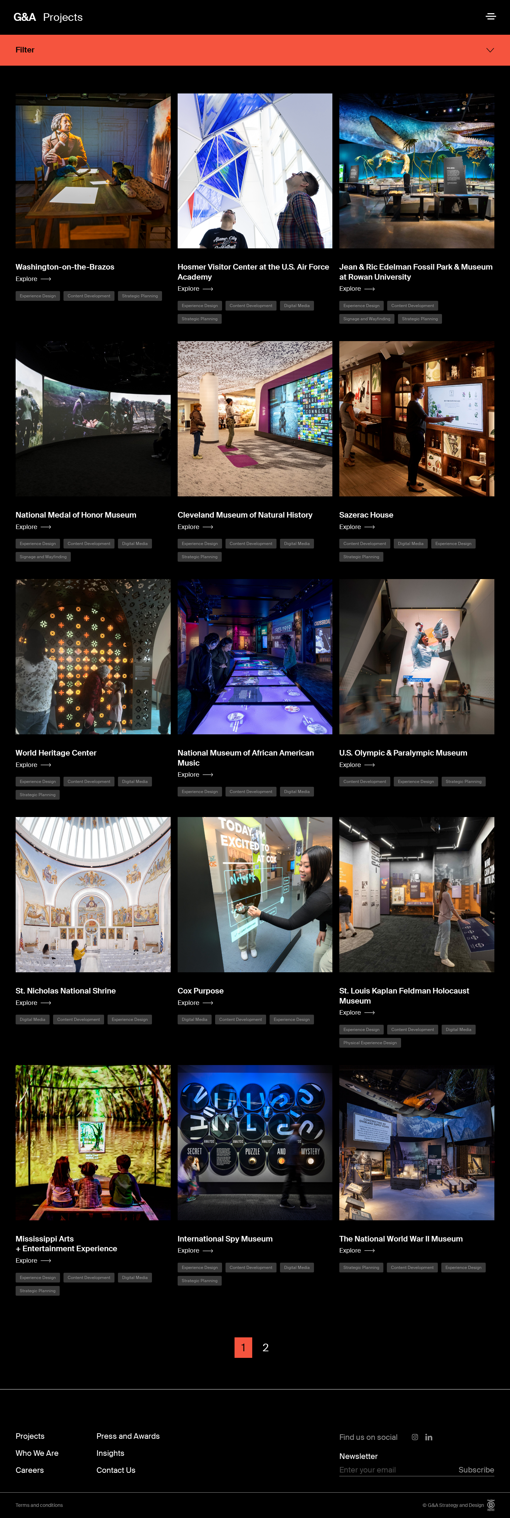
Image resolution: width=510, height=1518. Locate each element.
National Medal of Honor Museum (76, 515)
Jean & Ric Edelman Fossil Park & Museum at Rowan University (416, 272)
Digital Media (297, 305)
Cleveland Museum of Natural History (245, 515)
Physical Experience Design (370, 1043)
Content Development (89, 296)
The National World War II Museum (401, 1239)
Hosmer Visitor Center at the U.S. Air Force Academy (253, 272)
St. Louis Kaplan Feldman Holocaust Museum (404, 996)
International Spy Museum (225, 1239)
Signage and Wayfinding (366, 319)
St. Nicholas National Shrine (66, 991)
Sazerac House (366, 515)
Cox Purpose (201, 991)
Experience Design (38, 296)
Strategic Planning (140, 296)
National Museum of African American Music (246, 758)
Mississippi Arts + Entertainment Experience (66, 1244)
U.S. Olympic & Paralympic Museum (403, 753)
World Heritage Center (56, 753)
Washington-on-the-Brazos (65, 267)
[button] (33, 279)
